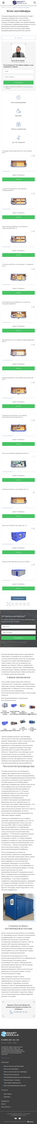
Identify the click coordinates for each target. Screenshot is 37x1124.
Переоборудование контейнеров (17, 1077)
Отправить (18, 82)
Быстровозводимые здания (15, 1085)
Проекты (5, 1101)
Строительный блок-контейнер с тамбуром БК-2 (14, 189)
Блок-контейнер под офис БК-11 (14, 525)
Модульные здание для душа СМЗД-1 (16, 562)
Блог (3, 1104)
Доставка (8, 1094)
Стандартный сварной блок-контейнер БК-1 (17, 151)
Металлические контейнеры (15, 1072)
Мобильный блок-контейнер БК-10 (15, 489)
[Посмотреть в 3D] (34, 156)
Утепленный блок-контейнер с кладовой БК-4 (17, 265)
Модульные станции (12, 1080)
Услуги (4, 1090)
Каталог (5, 1062)
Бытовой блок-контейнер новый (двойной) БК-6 (18, 340)
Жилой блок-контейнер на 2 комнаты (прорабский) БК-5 (16, 303)
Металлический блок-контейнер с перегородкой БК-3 (15, 227)
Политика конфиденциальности (20, 1114)
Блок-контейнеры (11, 1069)
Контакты (5, 1107)
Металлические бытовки (14, 1066)
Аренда (7, 1097)
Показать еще (19, 598)
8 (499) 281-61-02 (10, 1040)
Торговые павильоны (12, 1083)
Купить (18, 179)
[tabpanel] (18, 163)
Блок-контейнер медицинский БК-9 (15, 453)
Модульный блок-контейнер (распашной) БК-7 (17, 378)
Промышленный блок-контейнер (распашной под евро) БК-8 (14, 416)
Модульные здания (11, 1074)
